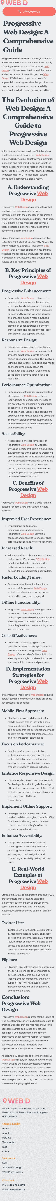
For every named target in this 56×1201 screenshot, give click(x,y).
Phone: (13, 1185)
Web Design (42, 155)
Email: (13, 1189)
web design (26, 238)
